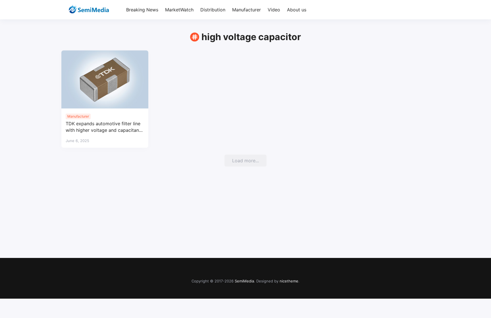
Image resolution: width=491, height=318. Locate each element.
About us (296, 10)
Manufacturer (246, 10)
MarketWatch (179, 10)
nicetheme (289, 281)
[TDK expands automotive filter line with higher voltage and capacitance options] (104, 79)
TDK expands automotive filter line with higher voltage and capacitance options (105, 127)
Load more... (245, 160)
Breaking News (142, 10)
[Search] (425, 10)
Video (274, 10)
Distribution (212, 10)
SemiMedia (244, 281)
